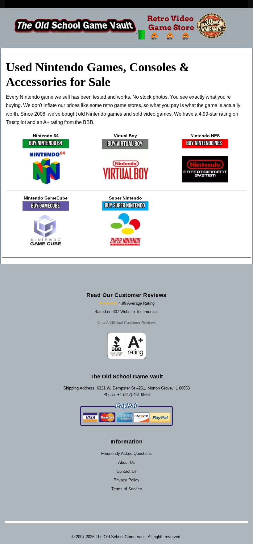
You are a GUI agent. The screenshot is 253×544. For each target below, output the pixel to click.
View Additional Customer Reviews (126, 323)
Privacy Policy (126, 480)
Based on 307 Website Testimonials (126, 311)
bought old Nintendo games (92, 114)
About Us (126, 462)
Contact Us (127, 471)
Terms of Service (126, 489)
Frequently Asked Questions (126, 453)
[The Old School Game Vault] (122, 26)
